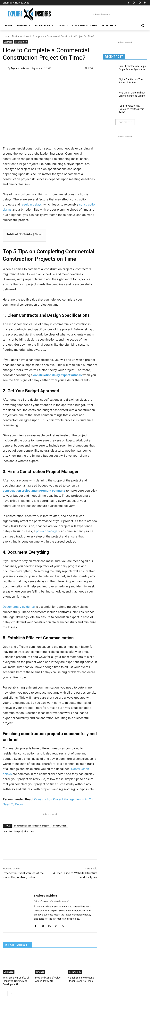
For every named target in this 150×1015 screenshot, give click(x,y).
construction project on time (19, 831)
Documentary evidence (19, 606)
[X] (40, 78)
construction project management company (34, 490)
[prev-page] (5, 993)
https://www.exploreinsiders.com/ (51, 901)
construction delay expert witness (57, 375)
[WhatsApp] (58, 78)
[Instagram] (139, 3)
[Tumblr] (85, 78)
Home (6, 36)
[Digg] (94, 78)
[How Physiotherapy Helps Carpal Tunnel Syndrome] (109, 69)
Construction (21, 41)
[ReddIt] (76, 78)
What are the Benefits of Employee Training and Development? (16, 981)
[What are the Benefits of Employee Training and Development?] (17, 963)
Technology (75, 972)
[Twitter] (134, 3)
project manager (47, 531)
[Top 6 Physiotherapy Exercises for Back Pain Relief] (109, 109)
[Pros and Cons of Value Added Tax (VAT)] (50, 963)
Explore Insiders (20, 68)
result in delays (31, 204)
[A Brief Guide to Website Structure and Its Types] (82, 963)
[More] (103, 850)
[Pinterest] (49, 78)
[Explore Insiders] (29, 14)
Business (17, 36)
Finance (40, 972)
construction (60, 825)
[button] (142, 25)
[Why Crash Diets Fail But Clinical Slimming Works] (109, 96)
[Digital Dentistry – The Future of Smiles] (109, 82)
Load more (124, 122)
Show (38, 234)
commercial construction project (31, 825)
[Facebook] (129, 3)
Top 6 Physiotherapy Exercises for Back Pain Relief (131, 109)
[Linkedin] (145, 3)
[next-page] (11, 993)
